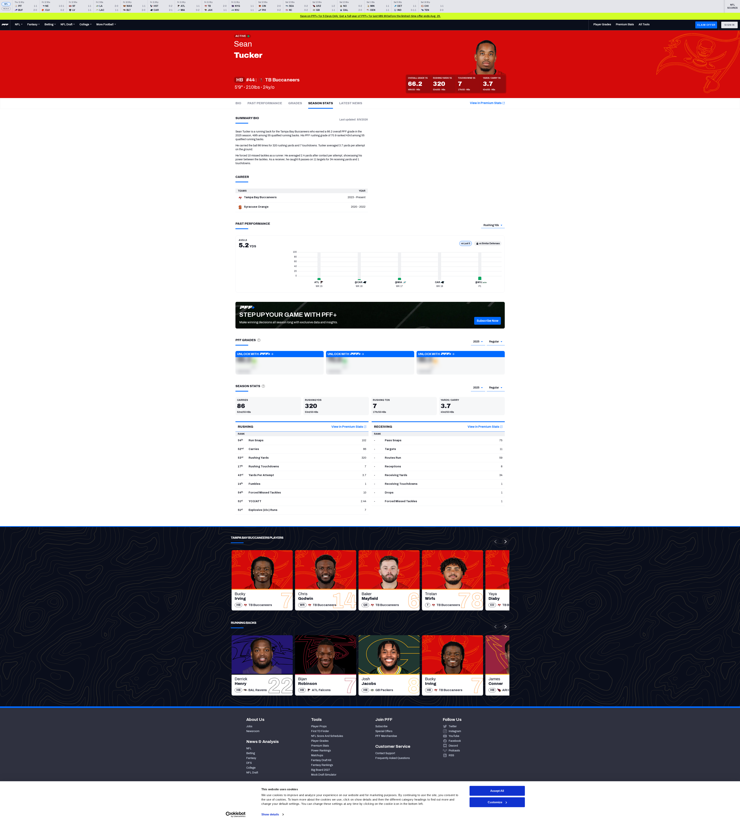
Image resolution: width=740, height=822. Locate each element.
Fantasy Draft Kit (321, 760)
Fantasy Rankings (322, 765)
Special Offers (383, 731)
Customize (495, 802)
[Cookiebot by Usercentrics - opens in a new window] (235, 814)
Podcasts (454, 750)
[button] (487, 320)
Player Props (319, 726)
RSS (451, 755)
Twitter (453, 726)
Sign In (729, 25)
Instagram (455, 731)
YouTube (454, 736)
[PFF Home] (5, 25)
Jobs (249, 726)
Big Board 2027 (320, 769)
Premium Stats (320, 745)
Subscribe (381, 726)
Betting (250, 753)
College (251, 767)
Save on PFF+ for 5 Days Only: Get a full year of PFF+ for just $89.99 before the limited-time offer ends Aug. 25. (370, 16)
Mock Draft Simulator (323, 774)
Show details (270, 814)
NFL (6, 4)
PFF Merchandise (386, 736)
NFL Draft (252, 772)
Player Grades (320, 740)
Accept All (497, 790)
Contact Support (385, 753)
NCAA (6, 9)
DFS (249, 762)
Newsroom (252, 731)
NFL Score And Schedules (327, 736)
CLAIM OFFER (706, 25)
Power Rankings (321, 750)
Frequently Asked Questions (392, 758)
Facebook (455, 740)
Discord (453, 745)
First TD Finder (320, 731)
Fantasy (251, 758)
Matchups (317, 755)
